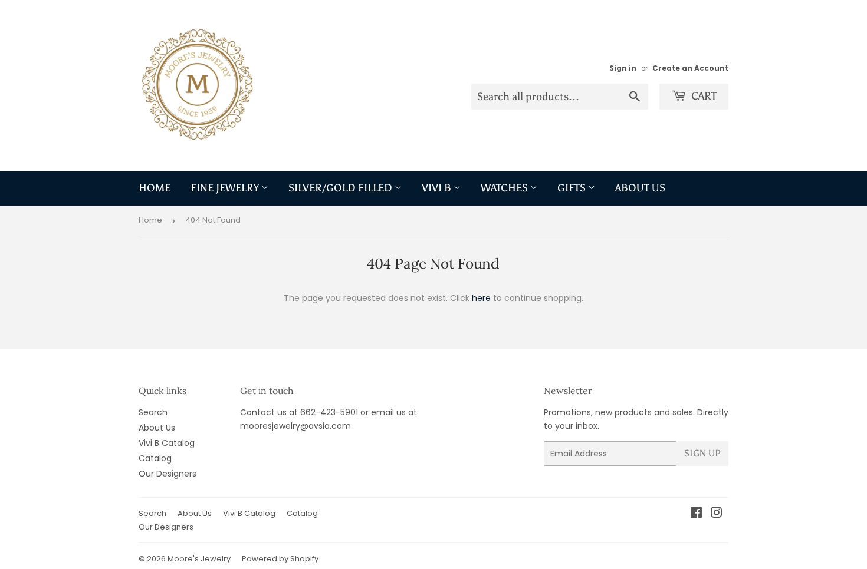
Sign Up (702, 453)
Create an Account (690, 68)
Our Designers (167, 473)
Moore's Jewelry (199, 558)
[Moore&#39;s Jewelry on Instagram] (716, 514)
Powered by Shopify (280, 558)
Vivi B (438, 187)
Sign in (622, 68)
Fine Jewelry (226, 187)
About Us (640, 187)
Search (153, 412)
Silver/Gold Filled (341, 187)
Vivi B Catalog (167, 443)
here (481, 298)
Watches (505, 187)
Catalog (155, 458)
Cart (703, 96)
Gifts (572, 187)
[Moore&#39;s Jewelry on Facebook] (696, 514)
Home (154, 187)
